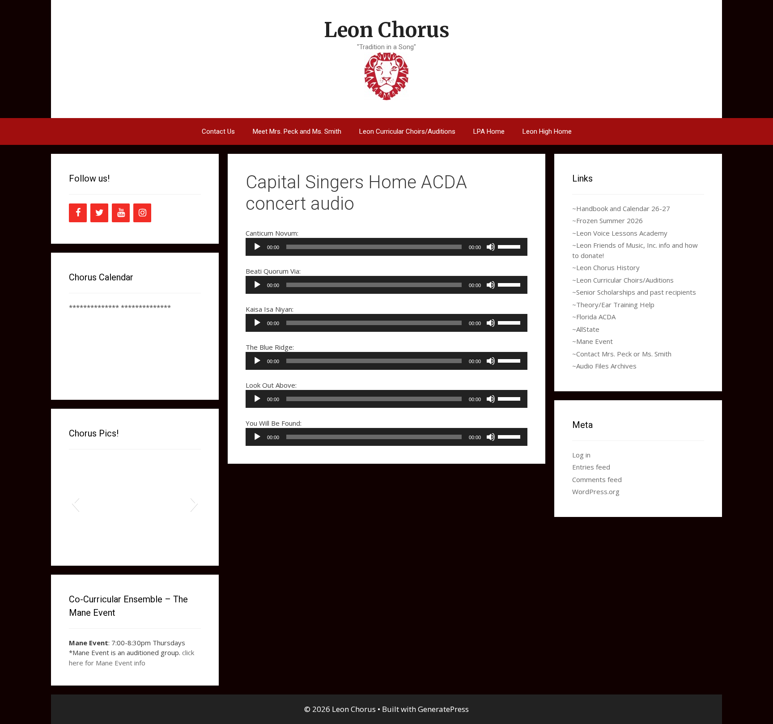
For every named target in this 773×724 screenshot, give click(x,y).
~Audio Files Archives (604, 365)
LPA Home (489, 131)
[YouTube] (121, 212)
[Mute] (490, 246)
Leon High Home (547, 131)
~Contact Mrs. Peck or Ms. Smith (621, 353)
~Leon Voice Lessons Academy (619, 233)
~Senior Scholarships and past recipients (634, 292)
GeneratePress (443, 709)
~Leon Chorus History (606, 267)
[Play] (257, 246)
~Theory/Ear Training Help (613, 304)
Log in (581, 454)
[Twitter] (99, 212)
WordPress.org (596, 491)
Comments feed (597, 479)
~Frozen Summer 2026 (607, 220)
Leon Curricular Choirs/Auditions (407, 131)
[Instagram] (142, 212)
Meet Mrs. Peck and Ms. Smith (297, 131)
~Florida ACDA (594, 316)
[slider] (510, 246)
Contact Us (218, 131)
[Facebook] (78, 212)
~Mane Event (592, 341)
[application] (386, 247)
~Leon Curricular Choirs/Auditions (623, 279)
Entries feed (591, 466)
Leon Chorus (387, 29)
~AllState (585, 329)
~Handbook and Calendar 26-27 (621, 208)
